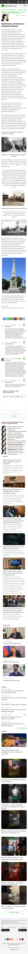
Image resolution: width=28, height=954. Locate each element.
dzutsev (13, 380)
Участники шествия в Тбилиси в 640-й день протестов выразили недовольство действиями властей (13, 610)
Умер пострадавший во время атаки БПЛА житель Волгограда (13, 547)
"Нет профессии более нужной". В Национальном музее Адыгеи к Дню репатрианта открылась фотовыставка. (16, 447)
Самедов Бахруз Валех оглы (11, 680)
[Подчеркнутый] (10, 396)
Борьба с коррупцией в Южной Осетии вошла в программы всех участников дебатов (13, 573)
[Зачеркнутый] (13, 396)
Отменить (14, 416)
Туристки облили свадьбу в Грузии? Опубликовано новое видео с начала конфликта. (12, 859)
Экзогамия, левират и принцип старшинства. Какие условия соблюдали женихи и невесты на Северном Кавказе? (16, 452)
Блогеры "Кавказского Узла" (13, 11)
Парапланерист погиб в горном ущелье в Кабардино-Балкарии (13, 710)
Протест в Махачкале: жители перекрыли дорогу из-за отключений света (13, 832)
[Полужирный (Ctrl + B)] (4, 396)
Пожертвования (23, 927)
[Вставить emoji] (17, 396)
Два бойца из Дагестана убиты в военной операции (13, 698)
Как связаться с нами (11, 927)
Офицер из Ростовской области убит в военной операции (12, 724)
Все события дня (22, 728)
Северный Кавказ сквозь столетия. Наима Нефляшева (13, 12)
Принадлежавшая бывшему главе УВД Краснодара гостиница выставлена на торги (13, 491)
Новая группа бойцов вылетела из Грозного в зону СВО (11, 718)
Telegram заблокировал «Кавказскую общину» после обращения (12, 884)
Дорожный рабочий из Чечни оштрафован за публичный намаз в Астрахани (12, 752)
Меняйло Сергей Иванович (11, 662)
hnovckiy (9, 362)
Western (13, 324)
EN (4, 1)
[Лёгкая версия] (8, 2)
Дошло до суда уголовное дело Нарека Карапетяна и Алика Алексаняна (12, 461)
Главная (3, 11)
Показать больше (14, 912)
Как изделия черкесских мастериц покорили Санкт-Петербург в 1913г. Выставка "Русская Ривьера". (17, 442)
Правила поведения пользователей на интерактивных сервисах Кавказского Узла (14, 944)
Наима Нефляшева (16, 358)
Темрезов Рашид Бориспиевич (12, 643)
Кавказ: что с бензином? (9, 9)
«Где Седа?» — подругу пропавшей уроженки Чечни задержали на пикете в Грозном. (13, 806)
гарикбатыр (14, 342)
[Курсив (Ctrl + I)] (7, 396)
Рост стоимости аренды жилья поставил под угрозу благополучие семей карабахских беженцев (13, 520)
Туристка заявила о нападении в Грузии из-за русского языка (13, 907)
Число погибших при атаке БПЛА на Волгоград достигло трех (12, 692)
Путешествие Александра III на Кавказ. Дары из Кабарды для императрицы (15, 437)
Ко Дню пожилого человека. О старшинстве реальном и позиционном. (15, 428)
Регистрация (14, 412)
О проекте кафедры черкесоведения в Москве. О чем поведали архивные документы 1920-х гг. (16, 432)
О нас (2, 927)
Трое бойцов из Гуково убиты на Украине (13, 704)
